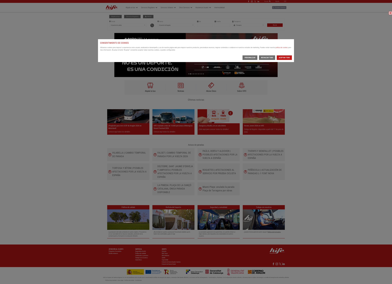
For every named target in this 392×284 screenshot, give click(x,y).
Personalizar (250, 58)
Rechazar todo (267, 58)
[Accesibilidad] (390, 13)
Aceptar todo (284, 58)
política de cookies (281, 47)
